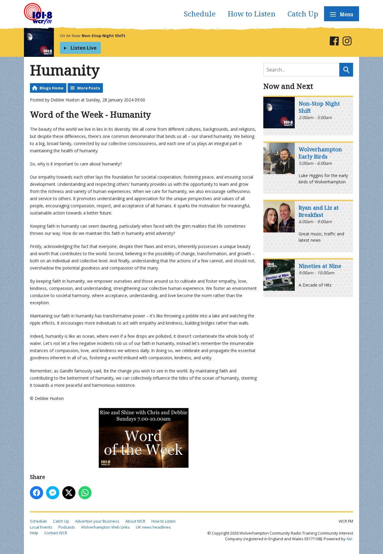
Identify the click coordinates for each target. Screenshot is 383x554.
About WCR (135, 521)
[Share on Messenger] (52, 492)
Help (34, 532)
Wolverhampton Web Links (105, 527)
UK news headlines (153, 527)
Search (346, 70)
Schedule (200, 14)
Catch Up (303, 14)
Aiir (349, 538)
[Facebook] (334, 42)
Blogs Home (51, 88)
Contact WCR (55, 532)
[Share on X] (68, 492)
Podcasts (66, 527)
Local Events (41, 527)
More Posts (88, 88)
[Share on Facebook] (36, 492)
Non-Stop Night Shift (103, 35)
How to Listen (252, 14)
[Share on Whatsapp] (85, 492)
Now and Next (288, 86)
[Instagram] (347, 42)
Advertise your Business (97, 521)
